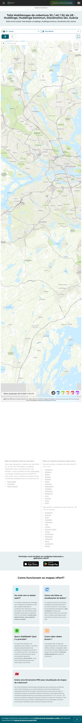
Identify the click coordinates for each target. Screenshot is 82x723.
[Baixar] (31, 564)
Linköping (48, 484)
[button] (3, 43)
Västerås (48, 479)
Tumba (47, 532)
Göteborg (48, 472)
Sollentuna (48, 522)
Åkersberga (49, 537)
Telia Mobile (35, 471)
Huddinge (48, 489)
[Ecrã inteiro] (78, 36)
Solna (47, 518)
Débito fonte (12, 36)
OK (77, 719)
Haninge (48, 498)
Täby (46, 525)
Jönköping (48, 491)
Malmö (47, 475)
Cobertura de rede (5, 36)
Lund (46, 496)
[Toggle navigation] (3, 3)
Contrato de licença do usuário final (25, 720)
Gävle (47, 503)
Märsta (47, 546)
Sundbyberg (49, 534)
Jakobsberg (49, 544)
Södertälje (48, 520)
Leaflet (4, 399)
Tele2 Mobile (11, 482)
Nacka (47, 541)
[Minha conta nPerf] (78, 3)
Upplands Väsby (50, 529)
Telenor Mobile (12, 486)
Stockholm (48, 470)
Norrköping (49, 494)
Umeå (47, 501)
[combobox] (21, 31)
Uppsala (48, 477)
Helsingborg (49, 486)
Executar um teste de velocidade (62, 3)
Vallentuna (48, 539)
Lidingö (47, 527)
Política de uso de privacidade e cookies (47, 718)
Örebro (47, 482)
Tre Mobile (10, 484)
